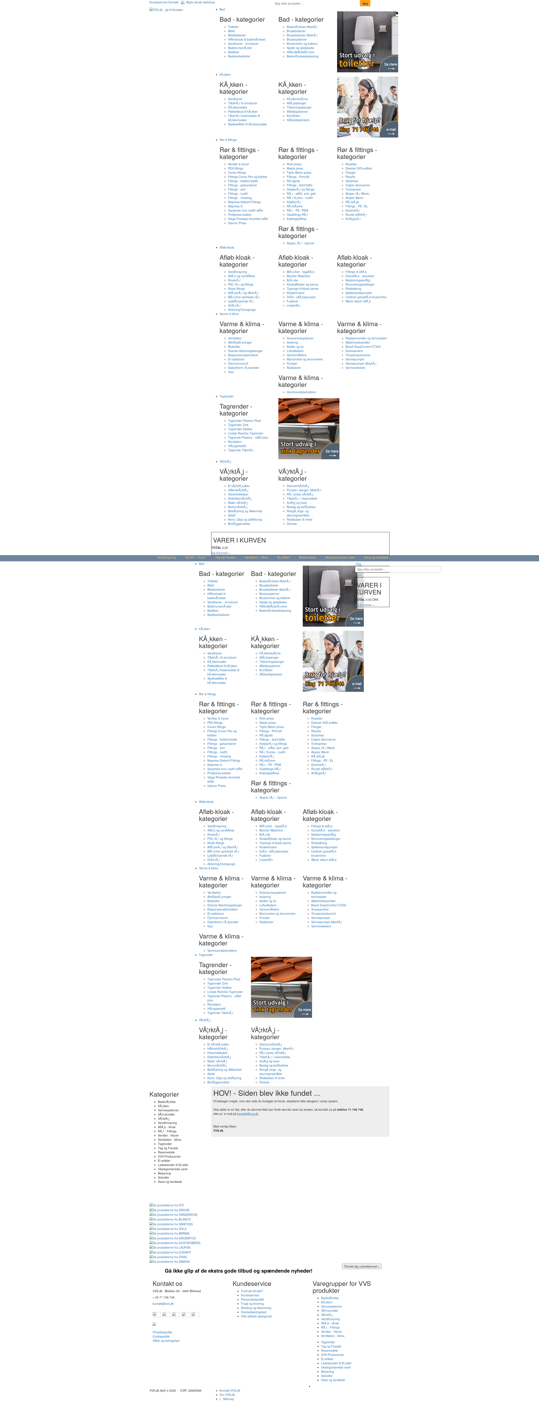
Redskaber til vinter (299, 519)
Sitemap (228, 1399)
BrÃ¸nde (292, 280)
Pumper (292, 363)
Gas (230, 372)
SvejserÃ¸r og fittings (300, 189)
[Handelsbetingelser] (154, 1324)
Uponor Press (237, 223)
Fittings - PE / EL (357, 206)
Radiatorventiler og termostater (366, 338)
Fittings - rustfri (238, 193)
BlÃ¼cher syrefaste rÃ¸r (244, 297)
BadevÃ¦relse (330, 1298)
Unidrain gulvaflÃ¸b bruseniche (366, 297)
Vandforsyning (237, 272)
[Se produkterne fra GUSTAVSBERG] (174, 1242)
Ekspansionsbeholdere (243, 355)
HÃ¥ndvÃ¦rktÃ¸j (238, 490)
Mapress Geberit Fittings (244, 202)
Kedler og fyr (295, 346)
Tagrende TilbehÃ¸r (241, 450)
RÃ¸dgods (293, 181)
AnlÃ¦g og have (297, 502)
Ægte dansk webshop (199, 2)
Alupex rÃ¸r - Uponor (300, 243)
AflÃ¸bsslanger (296, 103)
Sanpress (352, 181)
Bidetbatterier (237, 35)
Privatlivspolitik (162, 1332)
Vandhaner (235, 99)
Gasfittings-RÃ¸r (297, 214)
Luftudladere (295, 351)
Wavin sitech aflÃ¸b (358, 301)
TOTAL (216, 547)
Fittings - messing (240, 198)
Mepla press (295, 168)
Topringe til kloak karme (303, 288)
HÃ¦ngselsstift (237, 446)
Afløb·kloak (227, 247)
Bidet (231, 31)
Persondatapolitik (252, 1299)
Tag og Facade (225, 557)
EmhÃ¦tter (293, 116)
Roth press (294, 164)
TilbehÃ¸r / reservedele (302, 498)
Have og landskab (376, 557)
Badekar (233, 52)
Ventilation (235, 338)
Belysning (327, 1371)
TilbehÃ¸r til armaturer (242, 103)
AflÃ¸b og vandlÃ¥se (241, 276)
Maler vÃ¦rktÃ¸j (238, 502)
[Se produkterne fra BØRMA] (169, 1233)
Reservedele (307, 557)
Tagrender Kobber (240, 429)
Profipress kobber (240, 214)
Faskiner (292, 301)
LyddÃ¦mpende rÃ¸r (241, 301)
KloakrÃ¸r (234, 280)
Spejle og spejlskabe (300, 48)
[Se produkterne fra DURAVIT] (170, 1251)
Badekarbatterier (239, 56)
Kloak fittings (236, 288)
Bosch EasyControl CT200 (363, 346)
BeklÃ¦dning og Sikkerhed (245, 511)
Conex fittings (237, 172)
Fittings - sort (236, 189)
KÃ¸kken (225, 74)
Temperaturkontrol (358, 355)
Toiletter (233, 27)
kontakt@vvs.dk (247, 1114)
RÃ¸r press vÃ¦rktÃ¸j (300, 494)
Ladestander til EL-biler (336, 1363)
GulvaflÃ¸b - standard (360, 276)
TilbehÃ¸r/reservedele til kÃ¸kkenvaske (244, 118)
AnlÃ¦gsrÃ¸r (353, 219)
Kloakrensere (295, 293)
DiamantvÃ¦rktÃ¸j (298, 486)
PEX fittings (235, 168)
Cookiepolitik (161, 1336)
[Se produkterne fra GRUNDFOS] (172, 1237)
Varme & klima (229, 314)
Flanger (351, 172)
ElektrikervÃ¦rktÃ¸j (240, 498)
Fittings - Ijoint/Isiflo (299, 185)
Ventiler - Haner (195, 557)
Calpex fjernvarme (358, 185)
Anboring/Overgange (242, 309)
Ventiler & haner (238, 164)
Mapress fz (235, 206)
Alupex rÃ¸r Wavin (357, 193)
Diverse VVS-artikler (359, 168)
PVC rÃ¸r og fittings (240, 284)
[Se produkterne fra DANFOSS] (171, 1223)
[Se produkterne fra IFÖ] (166, 1205)
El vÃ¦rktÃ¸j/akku (239, 486)
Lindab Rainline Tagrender (245, 433)
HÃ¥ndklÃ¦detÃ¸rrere (300, 52)
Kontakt (173, 2)
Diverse (292, 523)
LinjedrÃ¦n (293, 305)
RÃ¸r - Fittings (330, 1327)
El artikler (283, 557)
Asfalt (231, 515)
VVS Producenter (332, 1355)
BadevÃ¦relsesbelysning (303, 56)
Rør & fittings (228, 140)
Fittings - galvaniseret (242, 185)
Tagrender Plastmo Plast (244, 420)
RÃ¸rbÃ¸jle (352, 202)
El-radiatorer (236, 359)
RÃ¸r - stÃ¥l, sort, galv (301, 193)
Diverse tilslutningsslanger (245, 351)
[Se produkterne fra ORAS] (168, 1256)
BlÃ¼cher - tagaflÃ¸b (300, 272)
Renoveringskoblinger (360, 284)
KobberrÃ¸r (294, 202)
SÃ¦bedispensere (298, 120)
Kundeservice (158, 2)
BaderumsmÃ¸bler (240, 48)
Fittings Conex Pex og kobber (247, 177)
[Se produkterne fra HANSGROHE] (173, 1214)
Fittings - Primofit (298, 177)
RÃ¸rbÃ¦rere (295, 206)
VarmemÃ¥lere (297, 355)
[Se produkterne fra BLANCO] (170, 1219)
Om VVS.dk (227, 1394)
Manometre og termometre (305, 359)
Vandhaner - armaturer (243, 43)
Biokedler (234, 346)
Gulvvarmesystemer (300, 338)
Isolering (292, 342)
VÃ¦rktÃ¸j (225, 461)
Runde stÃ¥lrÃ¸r (356, 214)
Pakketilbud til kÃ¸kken (243, 111)
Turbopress (353, 189)
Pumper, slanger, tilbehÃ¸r (304, 490)
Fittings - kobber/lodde (243, 181)
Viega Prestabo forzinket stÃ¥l (248, 219)
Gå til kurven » (221, 553)
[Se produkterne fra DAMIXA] (169, 1261)
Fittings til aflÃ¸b (356, 272)
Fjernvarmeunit (238, 363)
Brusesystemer (297, 39)
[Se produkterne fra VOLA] (167, 1228)
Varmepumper (355, 359)
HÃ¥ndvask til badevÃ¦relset (246, 39)
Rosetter (351, 164)
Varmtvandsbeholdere (301, 392)
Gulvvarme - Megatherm (329, 1386)
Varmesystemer (331, 1306)
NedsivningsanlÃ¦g (358, 280)
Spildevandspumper (359, 293)
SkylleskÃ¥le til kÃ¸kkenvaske (247, 124)
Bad (222, 9)
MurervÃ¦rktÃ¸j (237, 507)
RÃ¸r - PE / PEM (297, 210)
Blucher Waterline (298, 276)
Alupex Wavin (354, 198)
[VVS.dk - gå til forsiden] (166, 9)
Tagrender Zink (238, 425)
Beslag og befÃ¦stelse (301, 507)
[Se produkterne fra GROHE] (169, 1209)
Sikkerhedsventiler (358, 342)
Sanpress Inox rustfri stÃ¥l (245, 210)
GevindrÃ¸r (353, 210)
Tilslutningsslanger (299, 107)
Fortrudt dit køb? (252, 1291)
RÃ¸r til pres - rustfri (300, 198)
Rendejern (235, 441)
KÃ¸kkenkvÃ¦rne (297, 99)
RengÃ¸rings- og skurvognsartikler (298, 513)
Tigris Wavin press (299, 172)
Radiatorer (294, 367)
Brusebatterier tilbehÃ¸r (302, 35)
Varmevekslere (355, 367)
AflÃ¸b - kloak (330, 1323)
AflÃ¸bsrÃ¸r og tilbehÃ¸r (243, 293)
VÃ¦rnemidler (329, 1310)
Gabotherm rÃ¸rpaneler (243, 367)
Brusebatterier (296, 31)
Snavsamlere (354, 351)
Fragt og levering (252, 1303)
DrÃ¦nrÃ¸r (234, 305)
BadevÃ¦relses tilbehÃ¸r (302, 27)
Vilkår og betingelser (166, 1340)
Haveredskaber (238, 494)
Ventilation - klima (256, 557)
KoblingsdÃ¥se (297, 219)
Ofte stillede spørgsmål (256, 1316)
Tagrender (226, 396)
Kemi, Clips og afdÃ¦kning (245, 519)
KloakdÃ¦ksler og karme (302, 284)
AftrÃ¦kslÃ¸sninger (240, 342)
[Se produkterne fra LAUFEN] (169, 1247)
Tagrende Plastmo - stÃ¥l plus (248, 437)
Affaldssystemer (297, 111)
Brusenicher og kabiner (302, 43)
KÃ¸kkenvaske (237, 107)
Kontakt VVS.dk (230, 1390)
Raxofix (350, 177)
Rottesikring (353, 288)
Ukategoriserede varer (340, 557)
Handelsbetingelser (254, 1312)
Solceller (326, 1376)
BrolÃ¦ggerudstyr (239, 523)
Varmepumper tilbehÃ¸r (361, 363)
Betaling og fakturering (256, 1308)
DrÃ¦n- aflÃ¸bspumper (301, 297)
